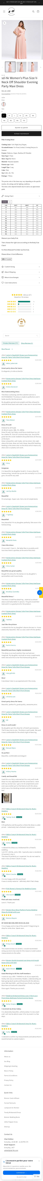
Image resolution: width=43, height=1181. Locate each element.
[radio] (4, 104)
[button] (4, 11)
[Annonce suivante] (39, 2)
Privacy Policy (8, 1080)
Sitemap (7, 1127)
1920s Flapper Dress (11, 1122)
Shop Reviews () (27, 343)
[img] (21, 295)
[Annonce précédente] (4, 2)
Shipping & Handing (10, 1066)
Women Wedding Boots (12, 1117)
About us (7, 1057)
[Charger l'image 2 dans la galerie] (21, 67)
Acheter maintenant (21, 134)
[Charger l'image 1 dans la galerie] (10, 67)
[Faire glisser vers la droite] (40, 67)
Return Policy (8, 1071)
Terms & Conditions (10, 1075)
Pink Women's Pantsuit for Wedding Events (21, 889)
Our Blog (7, 1061)
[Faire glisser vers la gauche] (2, 67)
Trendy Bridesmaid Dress (12, 1112)
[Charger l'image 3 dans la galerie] (33, 67)
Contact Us (8, 1085)
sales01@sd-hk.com (11, 1150)
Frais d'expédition (6, 93)
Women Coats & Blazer (11, 1098)
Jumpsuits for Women (11, 1108)
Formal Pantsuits (10, 1103)
